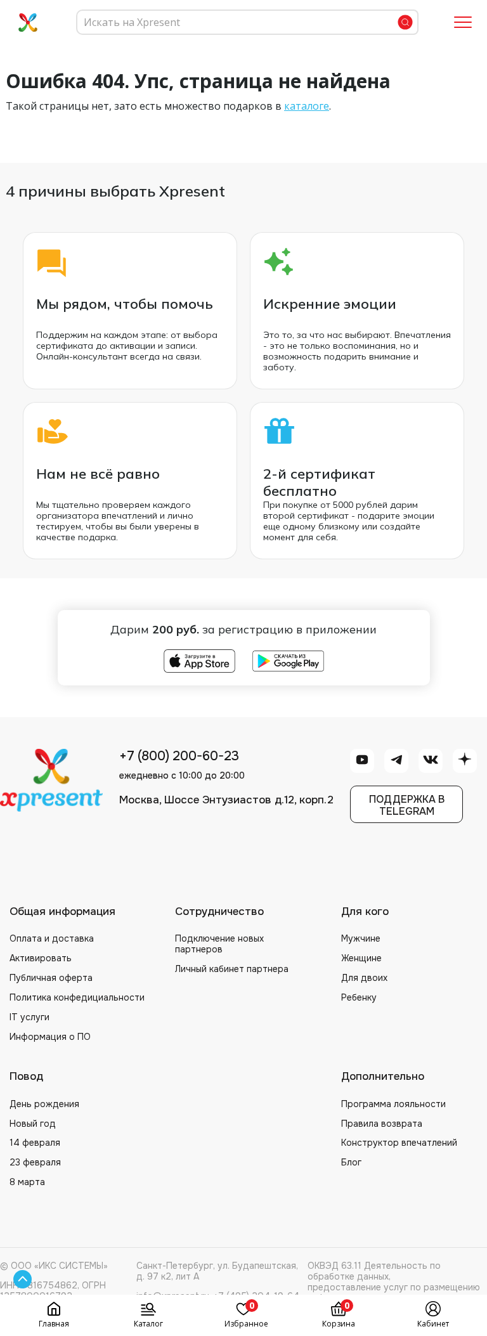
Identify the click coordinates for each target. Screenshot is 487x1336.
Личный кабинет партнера (232, 969)
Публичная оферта (51, 977)
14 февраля (35, 1142)
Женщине (361, 958)
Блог (351, 1162)
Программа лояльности (393, 1104)
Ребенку (359, 997)
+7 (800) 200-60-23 (179, 756)
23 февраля (35, 1162)
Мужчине (360, 938)
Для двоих (364, 977)
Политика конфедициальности (77, 997)
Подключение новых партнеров (219, 944)
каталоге (306, 106)
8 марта (27, 1182)
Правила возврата (381, 1123)
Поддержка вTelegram (407, 805)
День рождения (44, 1104)
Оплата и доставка (52, 938)
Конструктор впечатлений (399, 1142)
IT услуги (29, 1017)
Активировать (41, 958)
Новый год (33, 1123)
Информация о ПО (50, 1036)
